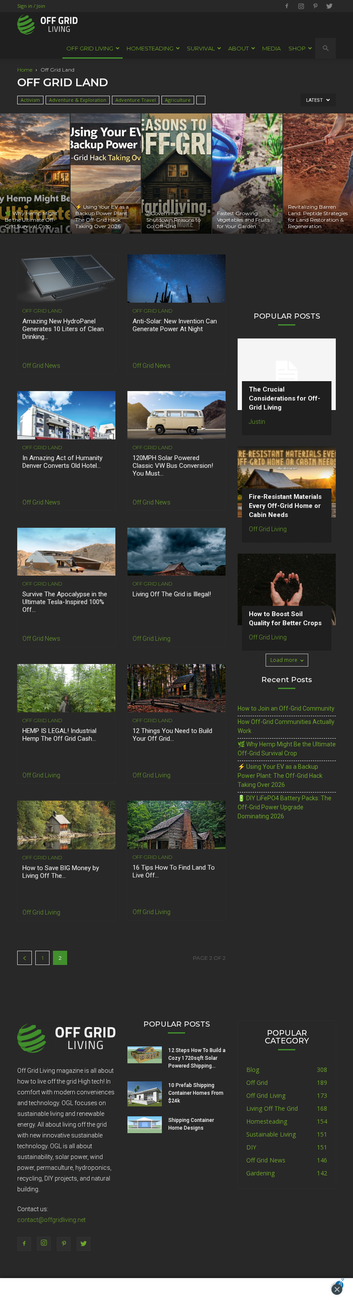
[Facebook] (286, 6)
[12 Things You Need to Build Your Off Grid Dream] (176, 688)
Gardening (260, 1173)
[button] (325, 48)
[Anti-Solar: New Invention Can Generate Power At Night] (176, 278)
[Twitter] (329, 6)
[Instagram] (300, 6)
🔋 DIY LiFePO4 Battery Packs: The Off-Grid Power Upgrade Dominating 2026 (284, 807)
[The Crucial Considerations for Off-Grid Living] (287, 374)
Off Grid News (41, 365)
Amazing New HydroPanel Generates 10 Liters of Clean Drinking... (63, 329)
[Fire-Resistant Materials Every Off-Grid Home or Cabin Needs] (287, 481)
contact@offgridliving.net (51, 1219)
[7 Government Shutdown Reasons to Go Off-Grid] (176, 173)
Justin (257, 421)
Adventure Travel (135, 100)
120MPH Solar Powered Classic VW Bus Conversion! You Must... (173, 465)
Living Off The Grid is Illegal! (172, 594)
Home (24, 69)
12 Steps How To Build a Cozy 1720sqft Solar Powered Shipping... (197, 1058)
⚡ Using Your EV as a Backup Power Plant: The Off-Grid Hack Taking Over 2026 (280, 775)
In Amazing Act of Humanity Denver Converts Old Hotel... (62, 462)
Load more (283, 660)
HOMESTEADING (150, 48)
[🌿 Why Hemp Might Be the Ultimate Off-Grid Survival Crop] (35, 173)
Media (271, 48)
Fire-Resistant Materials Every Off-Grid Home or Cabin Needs (285, 506)
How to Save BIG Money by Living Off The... (60, 872)
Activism (30, 100)
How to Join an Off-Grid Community (286, 708)
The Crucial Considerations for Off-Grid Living (284, 398)
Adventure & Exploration (77, 100)
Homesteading (266, 1121)
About (238, 48)
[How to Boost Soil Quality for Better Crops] (287, 589)
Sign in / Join (31, 6)
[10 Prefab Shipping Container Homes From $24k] (144, 1093)
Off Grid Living (151, 638)
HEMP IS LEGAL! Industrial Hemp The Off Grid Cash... (59, 734)
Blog (252, 1069)
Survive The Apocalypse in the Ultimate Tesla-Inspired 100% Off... (64, 602)
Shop (297, 48)
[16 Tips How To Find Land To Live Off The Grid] (176, 825)
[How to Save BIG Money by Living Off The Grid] (66, 825)
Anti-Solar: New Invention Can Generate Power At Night (175, 325)
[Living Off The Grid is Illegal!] (176, 552)
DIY (251, 1147)
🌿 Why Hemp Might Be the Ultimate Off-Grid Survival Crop (287, 749)
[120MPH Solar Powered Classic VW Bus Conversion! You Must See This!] (176, 415)
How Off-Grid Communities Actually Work (286, 726)
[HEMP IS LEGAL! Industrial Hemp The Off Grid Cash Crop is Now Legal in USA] (66, 688)
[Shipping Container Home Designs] (144, 1125)
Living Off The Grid (272, 1108)
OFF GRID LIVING (89, 48)
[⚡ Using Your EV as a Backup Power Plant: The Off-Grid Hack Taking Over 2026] (105, 173)
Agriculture (178, 100)
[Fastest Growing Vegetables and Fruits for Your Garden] (247, 173)
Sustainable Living (271, 1134)
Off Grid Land (42, 310)
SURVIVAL (201, 48)
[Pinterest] (315, 6)
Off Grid (257, 1082)
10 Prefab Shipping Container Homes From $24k (195, 1093)
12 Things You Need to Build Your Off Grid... (172, 734)
